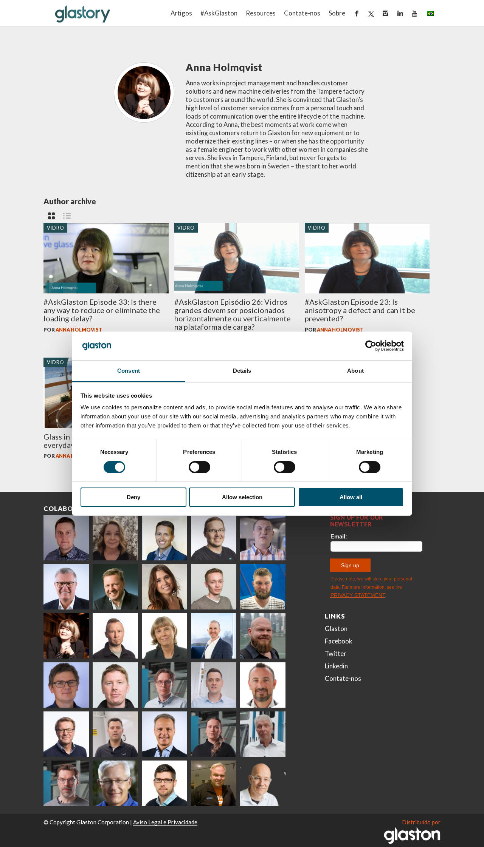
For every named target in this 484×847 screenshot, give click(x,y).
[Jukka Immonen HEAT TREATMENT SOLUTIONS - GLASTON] (115, 636)
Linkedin (336, 666)
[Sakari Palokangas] (66, 783)
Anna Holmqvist (79, 330)
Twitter (335, 653)
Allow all (351, 497)
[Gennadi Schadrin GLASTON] (66, 685)
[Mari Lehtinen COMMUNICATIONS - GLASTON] (115, 537)
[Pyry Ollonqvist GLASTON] (164, 783)
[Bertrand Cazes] (262, 685)
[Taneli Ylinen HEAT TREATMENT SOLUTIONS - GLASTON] (262, 537)
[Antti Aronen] (213, 537)
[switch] (199, 467)
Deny (133, 497)
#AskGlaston (218, 13)
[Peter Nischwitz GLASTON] (164, 734)
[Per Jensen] (115, 783)
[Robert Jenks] (213, 636)
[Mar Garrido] (164, 586)
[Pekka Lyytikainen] (262, 636)
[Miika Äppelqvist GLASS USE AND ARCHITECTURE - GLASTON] (164, 537)
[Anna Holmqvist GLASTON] (66, 636)
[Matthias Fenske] (213, 685)
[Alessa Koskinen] (213, 734)
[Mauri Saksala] (115, 586)
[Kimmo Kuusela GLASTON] (262, 586)
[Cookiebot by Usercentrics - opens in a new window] (371, 346)
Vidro (56, 227)
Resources (261, 13)
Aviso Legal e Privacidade (165, 822)
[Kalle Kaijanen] (213, 586)
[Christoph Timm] (262, 783)
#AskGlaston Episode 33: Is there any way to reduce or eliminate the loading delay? (101, 310)
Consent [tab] (128, 370)
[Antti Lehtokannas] (164, 685)
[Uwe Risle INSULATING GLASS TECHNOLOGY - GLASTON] (66, 586)
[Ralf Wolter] (262, 734)
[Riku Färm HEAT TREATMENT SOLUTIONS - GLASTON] (66, 537)
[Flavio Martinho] (115, 734)
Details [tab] (242, 370)
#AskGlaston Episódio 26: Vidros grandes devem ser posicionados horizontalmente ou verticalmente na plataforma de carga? (232, 314)
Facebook (338, 641)
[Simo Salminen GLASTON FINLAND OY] (66, 734)
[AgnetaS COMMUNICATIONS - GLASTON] (164, 636)
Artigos (181, 13)
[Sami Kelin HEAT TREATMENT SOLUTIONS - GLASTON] (213, 783)
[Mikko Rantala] (115, 685)
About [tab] (355, 370)
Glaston (336, 629)
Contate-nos (302, 13)
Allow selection (242, 497)
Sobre (337, 13)
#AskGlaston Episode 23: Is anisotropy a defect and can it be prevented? (360, 310)
